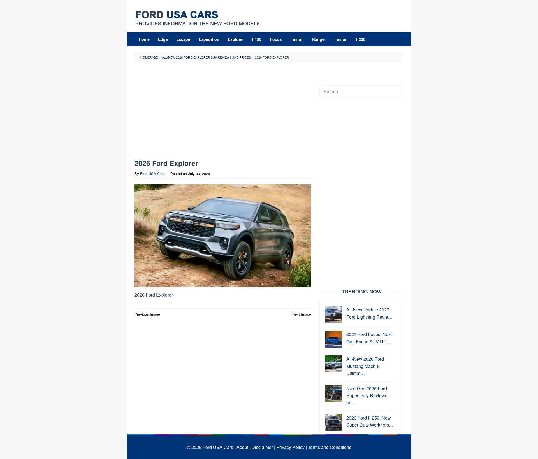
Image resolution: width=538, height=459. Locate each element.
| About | (242, 447)
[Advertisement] (223, 112)
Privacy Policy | (291, 447)
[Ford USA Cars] (197, 17)
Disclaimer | (263, 447)
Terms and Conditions (329, 447)
